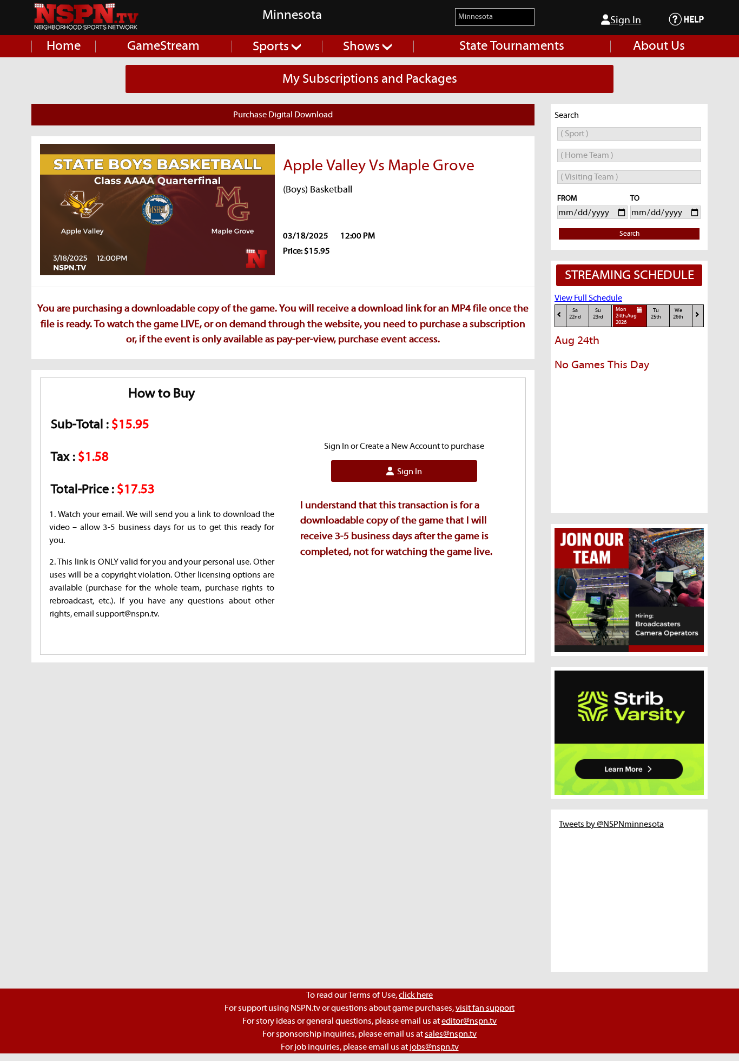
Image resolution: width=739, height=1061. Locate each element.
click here (416, 995)
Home (64, 46)
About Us (659, 46)
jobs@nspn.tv (434, 1047)
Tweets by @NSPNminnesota (611, 824)
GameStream (163, 46)
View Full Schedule (588, 298)
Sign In (625, 20)
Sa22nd (575, 314)
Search (629, 234)
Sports (272, 46)
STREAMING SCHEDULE (629, 275)
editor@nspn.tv (469, 1021)
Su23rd (598, 314)
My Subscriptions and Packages (369, 79)
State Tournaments (511, 46)
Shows (362, 46)
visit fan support (485, 1008)
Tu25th (656, 314)
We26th (678, 314)
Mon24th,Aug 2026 (626, 316)
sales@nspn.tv (451, 1034)
